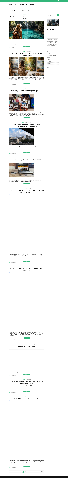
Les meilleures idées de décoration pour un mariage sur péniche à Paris (26, 125)
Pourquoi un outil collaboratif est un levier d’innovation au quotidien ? (26, 91)
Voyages (29, 10)
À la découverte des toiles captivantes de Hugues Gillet (27, 54)
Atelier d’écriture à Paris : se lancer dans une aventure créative (27, 382)
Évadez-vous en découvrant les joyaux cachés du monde (26, 18)
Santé (18, 10)
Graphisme (24, 157)
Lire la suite (27, 46)
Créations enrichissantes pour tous (21, 4)
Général (24, 51)
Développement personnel (51, 55)
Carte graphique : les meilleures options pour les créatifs (26, 269)
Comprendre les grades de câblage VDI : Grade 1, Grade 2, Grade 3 (27, 191)
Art (47, 51)
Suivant (42, 471)
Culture (48, 53)
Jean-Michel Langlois (13, 47)
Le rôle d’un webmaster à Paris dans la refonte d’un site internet (27, 160)
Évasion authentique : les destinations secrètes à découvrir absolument (27, 345)
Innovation (49, 63)
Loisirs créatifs (12, 10)
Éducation (48, 57)
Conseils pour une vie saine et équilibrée (26, 398)
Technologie (23, 10)
